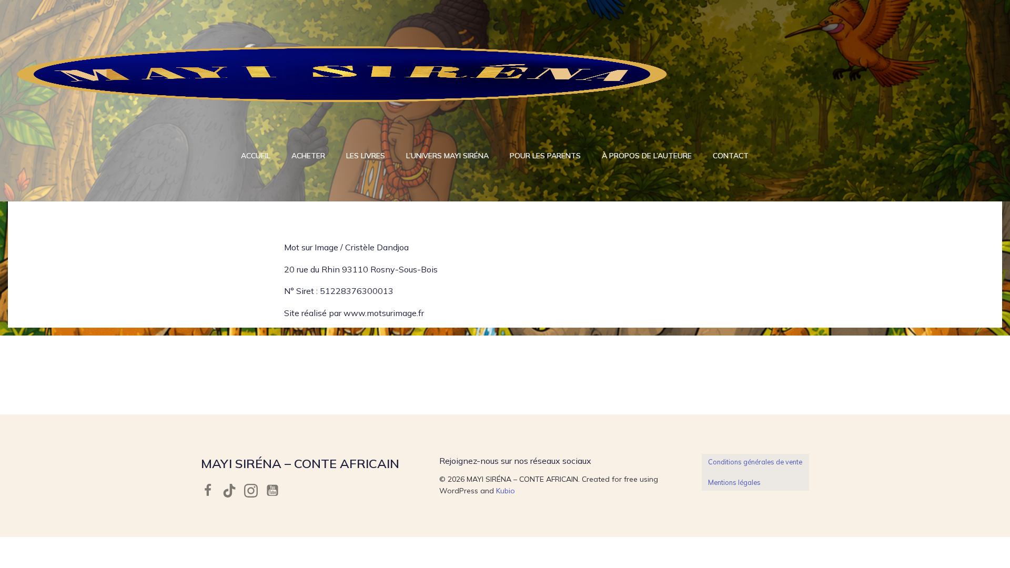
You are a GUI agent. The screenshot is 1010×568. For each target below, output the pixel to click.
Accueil (255, 155)
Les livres (365, 155)
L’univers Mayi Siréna (447, 155)
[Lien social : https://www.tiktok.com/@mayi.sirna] (233, 490)
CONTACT (731, 155)
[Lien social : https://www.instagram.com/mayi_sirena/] (255, 490)
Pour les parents (545, 155)
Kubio (505, 490)
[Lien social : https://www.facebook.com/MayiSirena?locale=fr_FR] (212, 490)
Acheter (308, 155)
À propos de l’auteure (647, 155)
